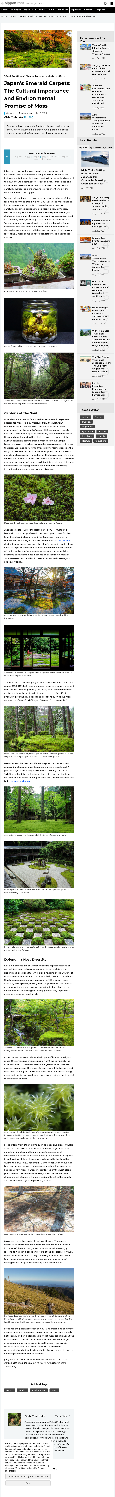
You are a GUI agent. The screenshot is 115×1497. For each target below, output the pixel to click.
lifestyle (86, 441)
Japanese (76, 9)
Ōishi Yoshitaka (18, 117)
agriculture (87, 431)
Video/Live (62, 9)
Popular (100, 9)
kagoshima (87, 426)
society (101, 436)
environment (39, 1390)
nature (9, 1390)
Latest (4, 9)
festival (98, 417)
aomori (102, 431)
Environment (26, 113)
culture (85, 417)
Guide (51, 9)
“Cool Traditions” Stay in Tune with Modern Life (33, 76)
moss (54, 1390)
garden (22, 1390)
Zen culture (63, 540)
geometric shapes (20, 781)
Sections (89, 9)
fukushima (101, 441)
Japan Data (30, 9)
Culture (10, 113)
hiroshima (87, 436)
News (42, 9)
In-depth (16, 9)
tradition (86, 422)
